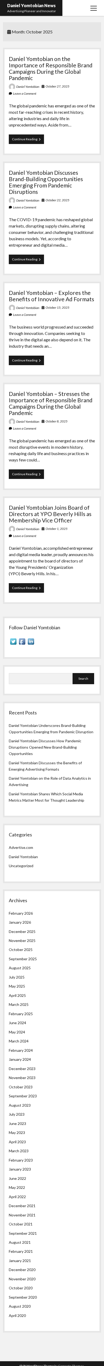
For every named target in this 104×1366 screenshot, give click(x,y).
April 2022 (17, 1196)
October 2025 (21, 949)
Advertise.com (21, 847)
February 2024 (21, 1050)
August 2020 (20, 1306)
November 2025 (22, 940)
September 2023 (23, 1096)
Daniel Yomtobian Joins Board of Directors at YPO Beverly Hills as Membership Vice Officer (50, 513)
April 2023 (17, 1142)
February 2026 (21, 913)
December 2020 (22, 1269)
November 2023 (22, 1077)
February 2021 (21, 1251)
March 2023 (19, 1151)
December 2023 (22, 1068)
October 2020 (21, 1288)
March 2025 (19, 1004)
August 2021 (20, 1242)
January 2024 (20, 1059)
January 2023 (20, 1169)
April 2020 (17, 1315)
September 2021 (23, 1233)
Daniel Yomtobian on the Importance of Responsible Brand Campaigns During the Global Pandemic (51, 68)
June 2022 (17, 1178)
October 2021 (21, 1224)
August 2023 (20, 1105)
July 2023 (17, 1114)
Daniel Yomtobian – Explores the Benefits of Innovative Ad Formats (51, 295)
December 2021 (22, 1205)
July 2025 (17, 977)
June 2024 (17, 1022)
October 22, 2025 (57, 200)
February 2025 (21, 1013)
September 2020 (23, 1297)
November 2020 (22, 1279)
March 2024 (19, 1041)
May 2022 (17, 1187)
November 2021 (22, 1215)
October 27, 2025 (57, 86)
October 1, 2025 (56, 529)
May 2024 (17, 1032)
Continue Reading (28, 140)
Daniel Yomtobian (27, 87)
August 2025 (20, 968)
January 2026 (20, 922)
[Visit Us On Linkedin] (30, 644)
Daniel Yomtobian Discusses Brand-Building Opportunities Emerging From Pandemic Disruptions (46, 182)
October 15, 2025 (57, 307)
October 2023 (21, 1087)
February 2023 (21, 1160)
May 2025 (17, 986)
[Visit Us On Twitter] (13, 644)
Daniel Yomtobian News (31, 5)
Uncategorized (21, 865)
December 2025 (22, 931)
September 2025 (23, 959)
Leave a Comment (24, 93)
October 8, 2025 (56, 421)
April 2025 (17, 995)
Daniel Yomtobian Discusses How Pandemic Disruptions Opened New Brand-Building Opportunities (45, 747)
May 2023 (17, 1132)
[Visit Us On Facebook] (22, 644)
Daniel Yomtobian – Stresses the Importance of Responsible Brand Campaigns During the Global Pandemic (51, 403)
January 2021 (20, 1260)
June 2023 (17, 1123)
